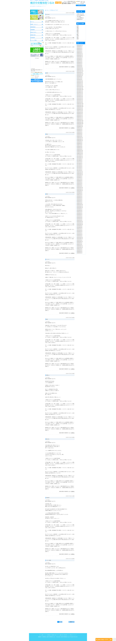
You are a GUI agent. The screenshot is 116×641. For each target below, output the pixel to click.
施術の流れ (33, 34)
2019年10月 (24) (80, 123)
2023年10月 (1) (80, 56)
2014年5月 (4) (79, 214)
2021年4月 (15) (80, 97)
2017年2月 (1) (79, 168)
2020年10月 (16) (80, 106)
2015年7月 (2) (79, 194)
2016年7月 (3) (79, 178)
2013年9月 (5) (79, 225)
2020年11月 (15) (80, 105)
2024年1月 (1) (79, 52)
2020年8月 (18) (80, 109)
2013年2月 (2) (79, 235)
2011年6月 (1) (79, 242)
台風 (78, 28)
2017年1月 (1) (79, 170)
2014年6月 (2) (79, 213)
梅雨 (78, 30)
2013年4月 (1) (79, 232)
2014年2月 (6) (79, 218)
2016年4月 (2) (79, 183)
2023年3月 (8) (79, 66)
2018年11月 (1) (80, 139)
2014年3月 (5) (79, 217)
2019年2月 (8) (79, 134)
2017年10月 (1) (80, 157)
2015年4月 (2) (79, 198)
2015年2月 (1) (79, 201)
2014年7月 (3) (79, 211)
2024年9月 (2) (79, 46)
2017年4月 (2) (79, 166)
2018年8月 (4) (79, 143)
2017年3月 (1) (79, 167)
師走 (78, 37)
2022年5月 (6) (79, 79)
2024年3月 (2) (79, 49)
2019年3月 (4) (79, 133)
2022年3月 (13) (80, 82)
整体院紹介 (33, 26)
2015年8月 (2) (79, 193)
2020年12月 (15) (80, 103)
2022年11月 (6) (80, 72)
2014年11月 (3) (80, 205)
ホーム (32, 21)
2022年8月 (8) (79, 76)
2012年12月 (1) (80, 237)
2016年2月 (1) (79, 184)
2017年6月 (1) (79, 163)
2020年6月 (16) (80, 112)
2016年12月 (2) (80, 171)
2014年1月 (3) (79, 220)
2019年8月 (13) (80, 126)
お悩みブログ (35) (80, 13)
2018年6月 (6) (79, 146)
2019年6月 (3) (79, 129)
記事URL (72, 66)
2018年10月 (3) (80, 140)
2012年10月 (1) (80, 238)
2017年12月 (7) (80, 154)
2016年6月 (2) (79, 180)
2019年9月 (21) (80, 124)
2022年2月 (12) (80, 83)
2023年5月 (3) (79, 63)
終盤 (78, 38)
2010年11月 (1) (80, 245)
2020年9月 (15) (80, 107)
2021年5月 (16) (80, 96)
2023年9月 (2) (79, 58)
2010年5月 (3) (79, 251)
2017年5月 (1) (79, 164)
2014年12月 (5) (80, 204)
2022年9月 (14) (80, 75)
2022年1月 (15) (80, 85)
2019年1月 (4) (79, 136)
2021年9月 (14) (80, 90)
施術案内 (33, 29)
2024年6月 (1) (79, 48)
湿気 (78, 27)
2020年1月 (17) (80, 119)
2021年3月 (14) (80, 99)
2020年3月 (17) (80, 116)
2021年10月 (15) (80, 89)
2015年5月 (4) (79, 197)
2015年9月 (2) (79, 191)
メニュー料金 (34, 40)
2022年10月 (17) (80, 73)
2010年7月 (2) (79, 248)
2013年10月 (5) (80, 224)
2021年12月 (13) (80, 86)
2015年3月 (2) (79, 200)
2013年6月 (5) (79, 230)
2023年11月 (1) (80, 55)
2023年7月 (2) (79, 60)
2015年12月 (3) (80, 187)
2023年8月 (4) (79, 59)
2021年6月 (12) (80, 95)
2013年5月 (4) (79, 231)
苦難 (78, 35)
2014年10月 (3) (80, 207)
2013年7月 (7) (79, 228)
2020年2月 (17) (80, 117)
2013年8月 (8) (79, 227)
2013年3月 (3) (79, 234)
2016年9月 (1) (79, 176)
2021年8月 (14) (80, 92)
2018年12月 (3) (80, 137)
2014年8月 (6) (79, 210)
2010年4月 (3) (79, 252)
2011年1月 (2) (79, 244)
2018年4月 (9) (79, 149)
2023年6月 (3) (79, 62)
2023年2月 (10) (80, 68)
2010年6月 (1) (79, 249)
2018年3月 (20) (80, 150)
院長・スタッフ (34, 24)
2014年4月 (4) (79, 215)
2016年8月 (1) (79, 177)
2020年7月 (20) (80, 110)
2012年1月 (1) (79, 240)
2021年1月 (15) (80, 102)
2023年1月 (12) (80, 69)
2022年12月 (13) (80, 70)
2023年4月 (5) (79, 65)
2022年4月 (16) (80, 80)
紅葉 (78, 25)
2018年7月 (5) (79, 144)
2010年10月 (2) (80, 247)
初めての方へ (34, 32)
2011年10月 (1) (80, 241)
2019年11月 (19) (80, 122)
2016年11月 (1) (80, 173)
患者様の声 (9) (79, 19)
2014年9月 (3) (79, 208)
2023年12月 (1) (80, 53)
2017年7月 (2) (79, 161)
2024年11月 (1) (80, 45)
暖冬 (78, 34)
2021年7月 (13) (80, 93)
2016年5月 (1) (79, 181)
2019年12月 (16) (80, 120)
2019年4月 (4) (79, 132)
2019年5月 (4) (79, 130)
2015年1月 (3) (79, 203)
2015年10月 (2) (80, 190)
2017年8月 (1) (79, 160)
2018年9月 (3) (79, 141)
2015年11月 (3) (80, 188)
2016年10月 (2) (80, 174)
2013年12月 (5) (80, 221)
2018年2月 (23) (80, 151)
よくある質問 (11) (80, 17)
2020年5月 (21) (80, 113)
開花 (78, 31)
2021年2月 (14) (80, 100)
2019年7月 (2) (79, 127)
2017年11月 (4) (80, 156)
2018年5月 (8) (79, 147)
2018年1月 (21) (80, 153)
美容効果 (33, 37)
